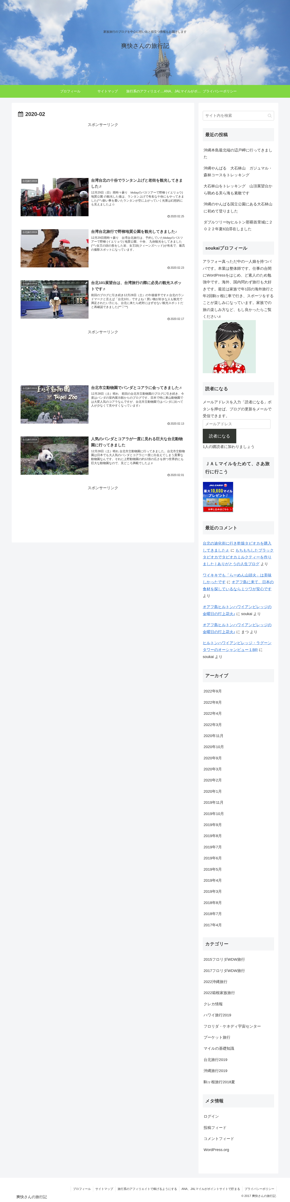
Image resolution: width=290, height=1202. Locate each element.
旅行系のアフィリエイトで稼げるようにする (147, 1189)
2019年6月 (213, 858)
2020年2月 (213, 780)
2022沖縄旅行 (215, 982)
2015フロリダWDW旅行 (224, 959)
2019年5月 (213, 869)
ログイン (211, 1116)
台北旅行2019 (215, 1060)
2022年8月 (213, 702)
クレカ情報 (213, 1004)
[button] (269, 115)
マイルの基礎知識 (219, 1048)
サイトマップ (104, 1189)
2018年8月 (213, 903)
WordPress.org (216, 1150)
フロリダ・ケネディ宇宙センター (232, 1026)
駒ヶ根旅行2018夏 (219, 1082)
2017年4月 (213, 925)
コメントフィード (219, 1139)
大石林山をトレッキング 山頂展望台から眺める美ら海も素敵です (238, 189)
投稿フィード (215, 1128)
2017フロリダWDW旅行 (224, 971)
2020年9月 (213, 758)
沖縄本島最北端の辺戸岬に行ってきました (238, 153)
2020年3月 (213, 769)
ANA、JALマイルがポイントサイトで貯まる (211, 1189)
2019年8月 (213, 836)
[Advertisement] (103, 148)
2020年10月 (214, 747)
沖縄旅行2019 (215, 1071)
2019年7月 (213, 847)
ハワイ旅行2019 (217, 1015)
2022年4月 (213, 713)
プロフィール (82, 1189)
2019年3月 (213, 891)
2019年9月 (213, 825)
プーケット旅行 (217, 1037)
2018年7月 (213, 914)
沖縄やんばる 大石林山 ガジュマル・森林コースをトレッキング (238, 171)
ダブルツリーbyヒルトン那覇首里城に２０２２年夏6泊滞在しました (238, 225)
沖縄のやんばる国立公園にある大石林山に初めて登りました (238, 207)
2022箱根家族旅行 (219, 993)
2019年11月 (214, 802)
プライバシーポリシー (259, 1189)
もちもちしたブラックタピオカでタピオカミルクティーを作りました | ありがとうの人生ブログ (238, 557)
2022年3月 (213, 725)
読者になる (219, 436)
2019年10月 (214, 814)
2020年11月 (214, 736)
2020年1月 (213, 791)
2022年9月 (213, 691)
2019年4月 (213, 880)
